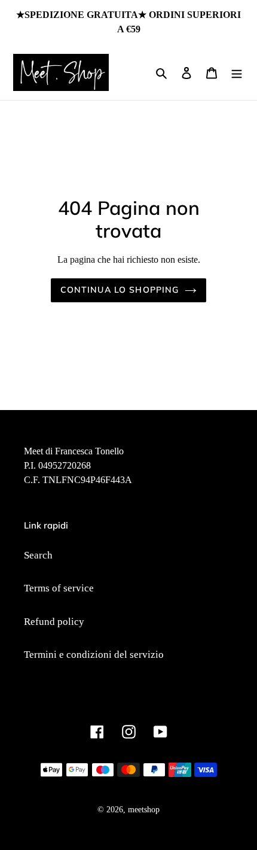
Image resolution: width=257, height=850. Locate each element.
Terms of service (59, 588)
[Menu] (236, 72)
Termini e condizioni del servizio (94, 654)
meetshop (144, 809)
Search (38, 555)
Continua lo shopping (119, 289)
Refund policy (54, 621)
